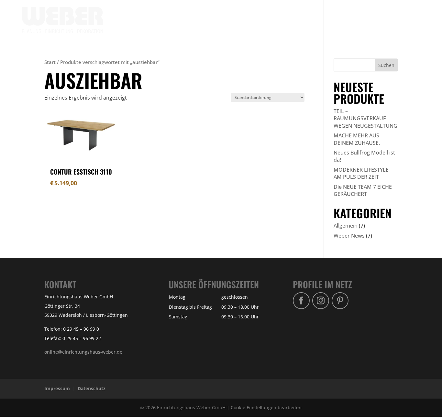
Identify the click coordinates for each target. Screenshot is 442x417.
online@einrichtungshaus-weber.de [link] (83, 352)
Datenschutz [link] (91, 388)
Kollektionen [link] (298, 20)
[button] (386, 65)
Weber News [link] (349, 235)
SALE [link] (335, 20)
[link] (62, 19)
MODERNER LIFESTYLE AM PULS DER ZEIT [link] (361, 173)
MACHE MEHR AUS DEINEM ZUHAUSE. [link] (357, 139)
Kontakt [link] (390, 20)
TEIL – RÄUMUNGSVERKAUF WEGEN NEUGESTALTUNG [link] (365, 118)
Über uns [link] (360, 20)
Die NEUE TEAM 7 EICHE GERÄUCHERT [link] (363, 190)
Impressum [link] (57, 388)
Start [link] (50, 62)
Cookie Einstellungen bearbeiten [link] (266, 407)
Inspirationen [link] (256, 20)
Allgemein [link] (346, 225)
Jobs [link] (415, 20)
